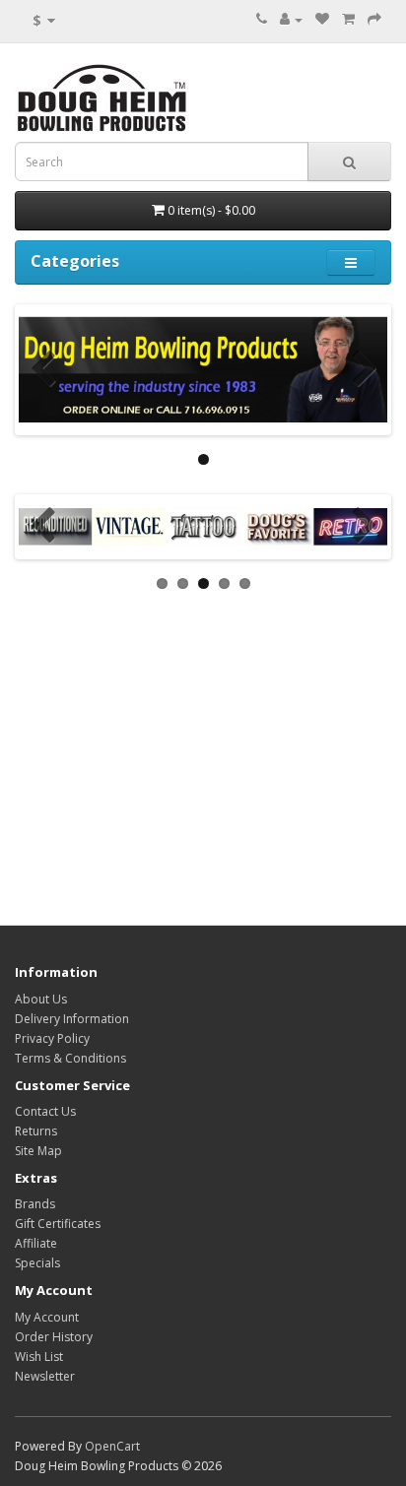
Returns (36, 1131)
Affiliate (36, 1243)
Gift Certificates (58, 1223)
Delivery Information (72, 1018)
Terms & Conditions (70, 1058)
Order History (54, 1336)
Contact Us (45, 1111)
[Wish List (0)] (322, 19)
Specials (37, 1263)
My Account (47, 1317)
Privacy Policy (52, 1038)
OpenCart (112, 1446)
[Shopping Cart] (348, 19)
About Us (41, 999)
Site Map (38, 1150)
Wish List (39, 1356)
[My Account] (291, 19)
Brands (35, 1203)
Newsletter (45, 1376)
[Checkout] (374, 19)
